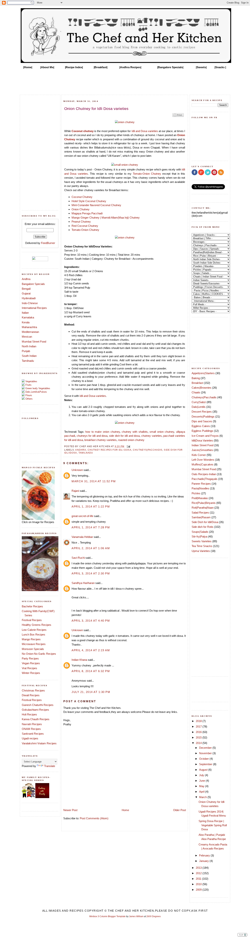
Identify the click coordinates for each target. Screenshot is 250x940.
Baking (196, 378)
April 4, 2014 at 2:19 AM (91, 650)
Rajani (75, 490)
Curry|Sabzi (199, 402)
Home (125, 810)
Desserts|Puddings (203, 416)
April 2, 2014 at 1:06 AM (91, 548)
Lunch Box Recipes (33, 634)
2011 (199, 878)
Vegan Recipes (31, 663)
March (203, 797)
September (206, 764)
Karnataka (28, 317)
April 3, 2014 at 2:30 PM (91, 573)
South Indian (29, 355)
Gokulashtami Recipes (35, 709)
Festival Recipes (32, 620)
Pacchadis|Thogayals (204, 478)
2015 (199, 737)
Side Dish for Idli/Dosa (205, 522)
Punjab (26, 351)
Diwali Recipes (31, 695)
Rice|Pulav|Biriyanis (204, 502)
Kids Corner (199, 454)
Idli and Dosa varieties (145, 131)
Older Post (179, 810)
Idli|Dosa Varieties (202, 440)
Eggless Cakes (201, 426)
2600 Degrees (153, 916)
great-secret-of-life (82, 516)
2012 (199, 873)
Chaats (196, 392)
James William (136, 916)
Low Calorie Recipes (34, 629)
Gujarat (26, 293)
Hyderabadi (29, 298)
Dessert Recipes (202, 411)
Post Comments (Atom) (94, 818)
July (202, 775)
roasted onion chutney (131, 439)
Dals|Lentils (199, 406)
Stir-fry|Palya (199, 536)
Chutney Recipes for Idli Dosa (109, 450)
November (205, 753)
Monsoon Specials (33, 649)
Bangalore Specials (33, 283)
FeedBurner (48, 243)
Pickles (196, 493)
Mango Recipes (31, 639)
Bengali (26, 288)
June (202, 780)
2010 (199, 884)
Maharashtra (29, 327)
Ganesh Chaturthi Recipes (37, 704)
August (203, 769)
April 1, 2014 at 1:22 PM (91, 506)
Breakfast (197, 382)
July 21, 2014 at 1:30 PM (91, 691)
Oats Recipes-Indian (204, 474)
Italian (25, 312)
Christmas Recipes (33, 690)
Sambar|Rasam (201, 517)
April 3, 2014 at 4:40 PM (91, 620)
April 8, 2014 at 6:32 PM (91, 671)
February (205, 855)
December (205, 747)
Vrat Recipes (29, 668)
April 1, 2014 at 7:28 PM (91, 527)
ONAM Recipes (31, 728)
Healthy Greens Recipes (36, 624)
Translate (49, 766)
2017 (199, 726)
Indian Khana (79, 659)
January (204, 860)
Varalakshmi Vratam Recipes (39, 743)
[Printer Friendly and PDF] (178, 116)
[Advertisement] (125, 81)
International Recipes (34, 307)
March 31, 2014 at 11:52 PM (94, 481)
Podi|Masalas (200, 498)
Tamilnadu (28, 360)
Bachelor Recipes (32, 606)
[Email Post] (128, 446)
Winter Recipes (31, 672)
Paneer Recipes (201, 483)
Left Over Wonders (203, 459)
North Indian (29, 346)
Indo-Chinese (30, 303)
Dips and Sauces (202, 421)
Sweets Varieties (202, 541)
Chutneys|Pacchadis (147, 450)
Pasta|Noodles (200, 488)
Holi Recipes (29, 714)
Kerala (25, 322)
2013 (199, 867)
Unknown (77, 469)
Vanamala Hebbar (82, 536)
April (202, 791)
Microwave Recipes (34, 644)
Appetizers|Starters (203, 373)
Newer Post (70, 810)
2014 (199, 743)
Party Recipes (30, 658)
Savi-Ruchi (78, 557)
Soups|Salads (200, 531)
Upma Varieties (201, 550)
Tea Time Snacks (202, 546)
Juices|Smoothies (202, 450)
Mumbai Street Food (34, 341)
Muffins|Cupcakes (202, 464)
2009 (199, 889)
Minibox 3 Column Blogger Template (107, 916)
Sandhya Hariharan (83, 582)
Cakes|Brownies (201, 387)
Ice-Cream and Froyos (205, 435)
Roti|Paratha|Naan (203, 507)
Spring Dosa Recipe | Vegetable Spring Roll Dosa (213, 825)
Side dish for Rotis (202, 526)
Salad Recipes (200, 512)
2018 (199, 721)
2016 (199, 732)
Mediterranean (30, 331)
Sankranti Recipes (33, 733)
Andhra (26, 279)
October (204, 758)
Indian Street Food (202, 445)
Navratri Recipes (32, 724)
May (202, 786)
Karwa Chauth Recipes (35, 719)
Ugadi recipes (30, 738)
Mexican (27, 336)
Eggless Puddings (202, 430)
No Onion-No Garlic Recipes (39, 653)
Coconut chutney (83, 131)
